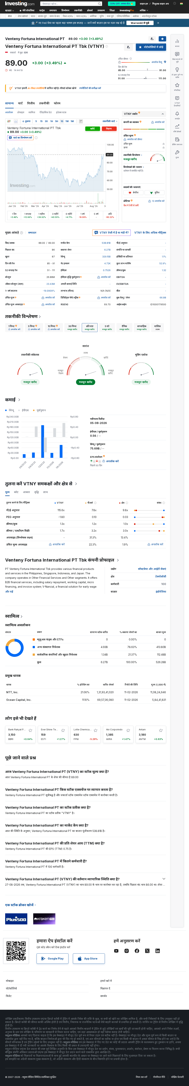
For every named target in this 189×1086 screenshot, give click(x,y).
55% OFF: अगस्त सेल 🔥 (121, 3)
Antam (142, 729)
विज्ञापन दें (105, 988)
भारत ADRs (81, 16)
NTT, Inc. (12, 692)
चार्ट (20, 103)
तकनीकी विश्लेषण (21, 316)
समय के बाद (55, 16)
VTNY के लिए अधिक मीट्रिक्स (150, 232)
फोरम (57, 103)
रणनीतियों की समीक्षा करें (90, 88)
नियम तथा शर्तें (141, 1077)
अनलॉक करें (59, 544)
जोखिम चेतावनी (177, 1077)
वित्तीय (31, 103)
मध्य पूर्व (110, 16)
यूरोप (102, 16)
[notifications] (175, 3)
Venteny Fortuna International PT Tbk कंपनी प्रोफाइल (59, 560)
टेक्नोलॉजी (160, 576)
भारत (33, 16)
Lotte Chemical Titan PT (87, 729)
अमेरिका (93, 16)
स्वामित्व (32, 112)
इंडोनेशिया (161, 591)
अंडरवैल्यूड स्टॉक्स (149, 16)
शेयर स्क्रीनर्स (23, 16)
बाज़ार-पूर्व (42, 16)
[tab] (14, 327)
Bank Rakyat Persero (19, 729)
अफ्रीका (136, 16)
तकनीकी (44, 103)
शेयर (10, 16)
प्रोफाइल (20, 112)
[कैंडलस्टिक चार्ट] (9, 121)
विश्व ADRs (68, 16)
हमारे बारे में (106, 980)
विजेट (8, 996)
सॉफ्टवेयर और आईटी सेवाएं (152, 568)
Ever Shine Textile (51, 729)
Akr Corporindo (114, 729)
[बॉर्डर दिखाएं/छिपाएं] (81, 121)
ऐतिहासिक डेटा (45, 112)
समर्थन (103, 996)
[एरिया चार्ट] (16, 121)
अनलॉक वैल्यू (157, 62)
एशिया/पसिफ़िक (123, 16)
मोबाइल (10, 980)
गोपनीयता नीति (159, 1077)
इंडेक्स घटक (61, 112)
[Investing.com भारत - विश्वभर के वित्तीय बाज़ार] (19, 3)
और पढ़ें (9, 591)
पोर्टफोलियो (11, 988)
